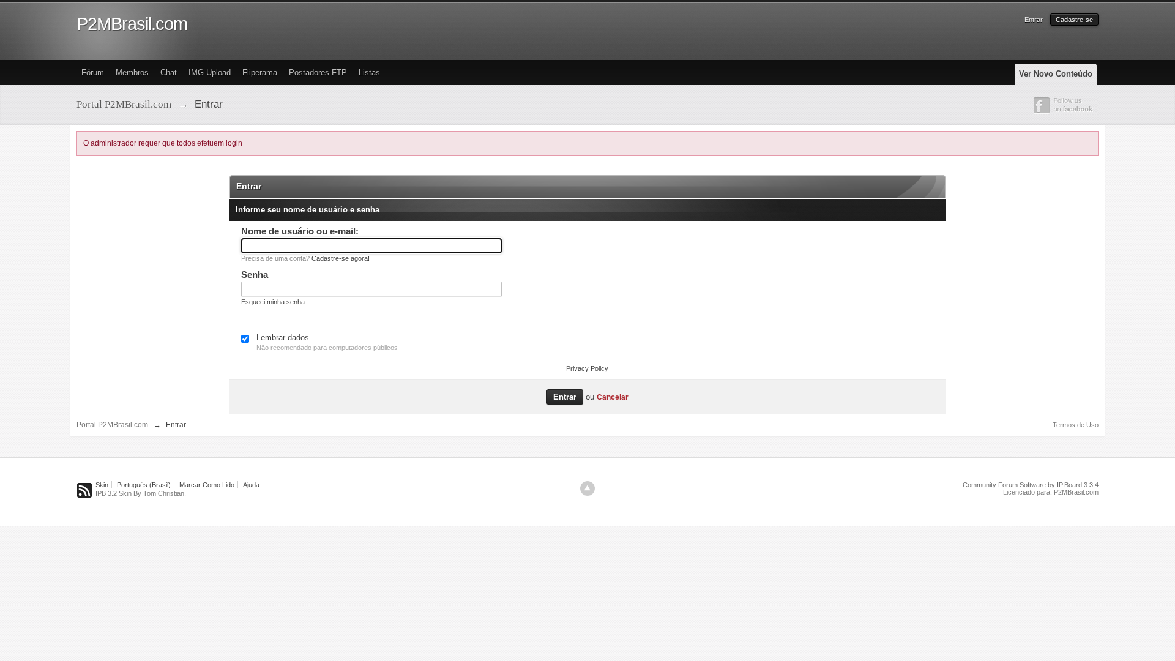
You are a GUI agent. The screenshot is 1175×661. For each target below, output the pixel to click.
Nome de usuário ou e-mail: (300, 231)
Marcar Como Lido (206, 484)
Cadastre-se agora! (340, 258)
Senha (254, 274)
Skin (101, 484)
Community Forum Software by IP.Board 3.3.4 (1031, 484)
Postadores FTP (318, 72)
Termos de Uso (1076, 424)
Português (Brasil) (144, 484)
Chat (168, 72)
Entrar (1033, 19)
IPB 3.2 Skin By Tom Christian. (140, 493)
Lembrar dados (282, 337)
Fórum (92, 72)
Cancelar (613, 397)
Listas (369, 72)
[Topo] (587, 488)
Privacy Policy (587, 368)
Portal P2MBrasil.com (112, 424)
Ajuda (251, 484)
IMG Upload (209, 72)
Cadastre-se (1074, 19)
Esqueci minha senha (273, 301)
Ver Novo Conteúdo (1055, 73)
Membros (132, 72)
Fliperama (259, 72)
